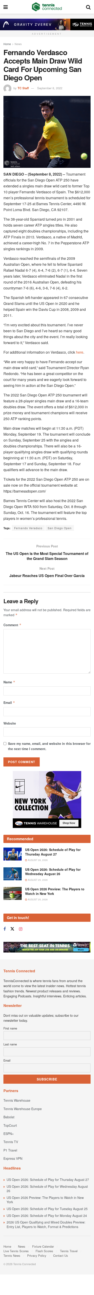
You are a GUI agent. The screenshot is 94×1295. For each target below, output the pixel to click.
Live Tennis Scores (16, 1251)
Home (7, 44)
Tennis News (11, 1255)
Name (9, 682)
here (79, 352)
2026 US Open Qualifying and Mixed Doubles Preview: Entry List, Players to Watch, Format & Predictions (46, 1224)
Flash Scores (44, 1251)
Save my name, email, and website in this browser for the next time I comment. (49, 746)
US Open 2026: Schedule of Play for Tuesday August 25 (47, 1208)
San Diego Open (60, 528)
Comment (12, 625)
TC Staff (23, 88)
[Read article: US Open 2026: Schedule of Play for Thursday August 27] (12, 854)
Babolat (8, 1117)
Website (9, 723)
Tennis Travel (69, 1251)
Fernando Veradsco (28, 528)
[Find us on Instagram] (20, 929)
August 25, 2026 (37, 879)
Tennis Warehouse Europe (22, 1108)
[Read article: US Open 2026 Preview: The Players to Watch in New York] (12, 893)
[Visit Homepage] (47, 6)
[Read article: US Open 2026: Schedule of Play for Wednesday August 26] (12, 873)
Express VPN (12, 1158)
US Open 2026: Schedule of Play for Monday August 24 (47, 1215)
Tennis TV (10, 1141)
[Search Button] (88, 7)
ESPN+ (8, 1133)
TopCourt (10, 1125)
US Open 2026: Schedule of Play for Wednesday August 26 (53, 871)
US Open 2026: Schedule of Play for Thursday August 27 (53, 851)
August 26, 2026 (37, 860)
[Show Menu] (5, 7)
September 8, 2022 (49, 88)
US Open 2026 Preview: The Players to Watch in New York (54, 891)
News (18, 44)
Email (9, 702)
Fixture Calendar (43, 1246)
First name (10, 1028)
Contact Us (60, 1255)
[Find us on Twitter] (12, 929)
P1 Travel (10, 1150)
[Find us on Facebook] (4, 929)
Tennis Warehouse (16, 1100)
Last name (10, 1044)
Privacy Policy (36, 1255)
